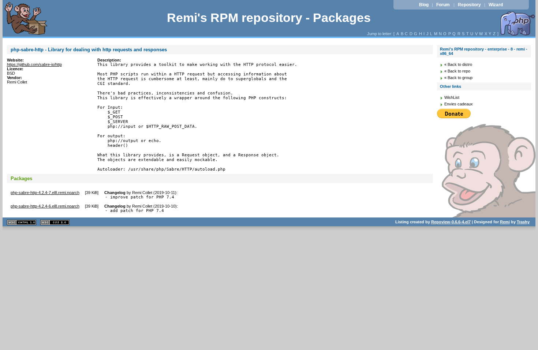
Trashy (523, 222)
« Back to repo (457, 71)
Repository (469, 4)
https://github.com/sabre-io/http (34, 64)
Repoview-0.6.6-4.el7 (451, 222)
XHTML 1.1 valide (21, 222)
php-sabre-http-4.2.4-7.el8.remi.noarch (45, 192)
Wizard (496, 4)
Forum (443, 4)
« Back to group (458, 77)
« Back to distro (458, 64)
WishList (451, 97)
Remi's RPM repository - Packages (269, 18)
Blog (424, 4)
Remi (505, 222)
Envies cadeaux (458, 104)
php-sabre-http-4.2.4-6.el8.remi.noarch (45, 206)
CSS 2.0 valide (55, 222)
